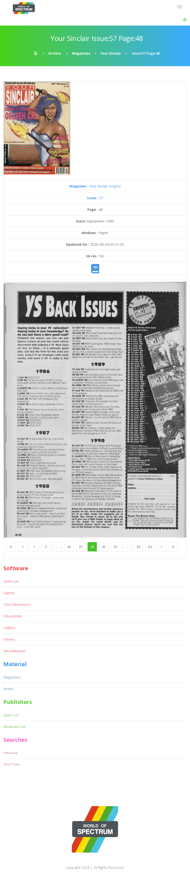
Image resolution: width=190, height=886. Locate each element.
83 (138, 546)
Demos (9, 639)
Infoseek (10, 752)
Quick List (11, 581)
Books (8, 688)
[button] (185, 19)
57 (95, 197)
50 (115, 546)
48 (92, 546)
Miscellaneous (14, 650)
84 (150, 546)
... (57, 546)
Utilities (9, 627)
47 (80, 546)
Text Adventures (17, 604)
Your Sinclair (111, 53)
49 (104, 546)
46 (69, 546)
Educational (12, 616)
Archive (54, 53)
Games (9, 592)
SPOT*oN (11, 764)
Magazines (81, 53)
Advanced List (14, 726)
